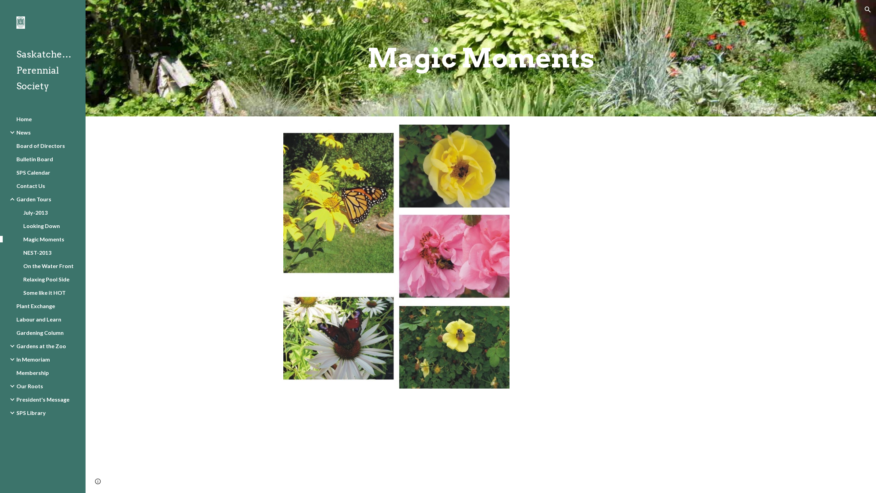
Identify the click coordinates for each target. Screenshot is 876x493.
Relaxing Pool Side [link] (46, 279)
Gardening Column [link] (40, 332)
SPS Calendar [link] (33, 172)
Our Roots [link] (29, 386)
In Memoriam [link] (33, 359)
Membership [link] (32, 372)
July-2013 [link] (35, 212)
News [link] (23, 132)
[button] (868, 9)
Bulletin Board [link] (34, 159)
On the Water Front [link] (48, 266)
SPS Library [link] (31, 412)
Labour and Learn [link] (38, 319)
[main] (480, 58)
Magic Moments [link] (43, 239)
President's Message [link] (42, 399)
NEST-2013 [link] (37, 252)
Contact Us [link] (30, 185)
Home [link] (24, 119)
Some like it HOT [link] (44, 292)
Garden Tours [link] (33, 199)
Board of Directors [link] (40, 145)
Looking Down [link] (41, 226)
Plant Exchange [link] (35, 306)
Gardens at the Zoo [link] (41, 346)
